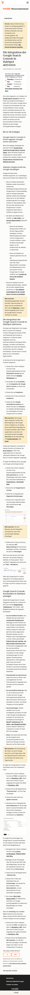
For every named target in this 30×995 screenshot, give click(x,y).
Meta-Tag (16, 308)
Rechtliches (10, 978)
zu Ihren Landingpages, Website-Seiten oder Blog (16, 854)
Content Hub (9, 85)
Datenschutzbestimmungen (15, 981)
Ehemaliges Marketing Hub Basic (13, 90)
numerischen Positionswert (15, 620)
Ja (7, 954)
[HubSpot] (2, 2)
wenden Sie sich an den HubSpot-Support (18, 277)
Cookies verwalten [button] (12, 984)
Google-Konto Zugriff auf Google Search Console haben (14, 150)
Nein (15, 954)
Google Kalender (12, 439)
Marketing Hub (10, 80)
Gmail (6, 441)
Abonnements (9, 75)
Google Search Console (10, 98)
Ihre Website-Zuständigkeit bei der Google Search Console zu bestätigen (15, 292)
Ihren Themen (7, 450)
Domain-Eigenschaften (13, 220)
